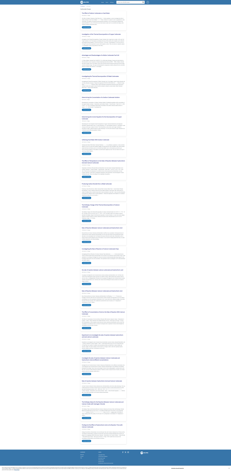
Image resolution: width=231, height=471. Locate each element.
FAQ (81, 457)
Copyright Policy (101, 454)
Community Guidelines (102, 456)
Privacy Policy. (16, 469)
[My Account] (148, 2)
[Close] (229, 468)
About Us (82, 454)
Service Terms (101, 461)
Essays (102, 2)
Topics (107, 2)
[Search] (143, 2)
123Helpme (82, 6)
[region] (115, 468)
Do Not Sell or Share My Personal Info (177, 468)
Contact (81, 456)
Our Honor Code (101, 458)
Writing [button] (111, 2)
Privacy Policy (101, 459)
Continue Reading (86, 27)
